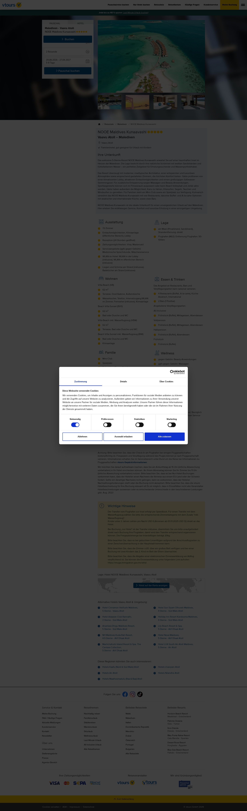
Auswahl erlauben (123, 436)
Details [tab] (123, 381)
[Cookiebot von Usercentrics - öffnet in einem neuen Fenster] (172, 372)
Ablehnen (82, 436)
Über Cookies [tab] (166, 381)
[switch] (107, 424)
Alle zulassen (164, 436)
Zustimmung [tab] (80, 381)
